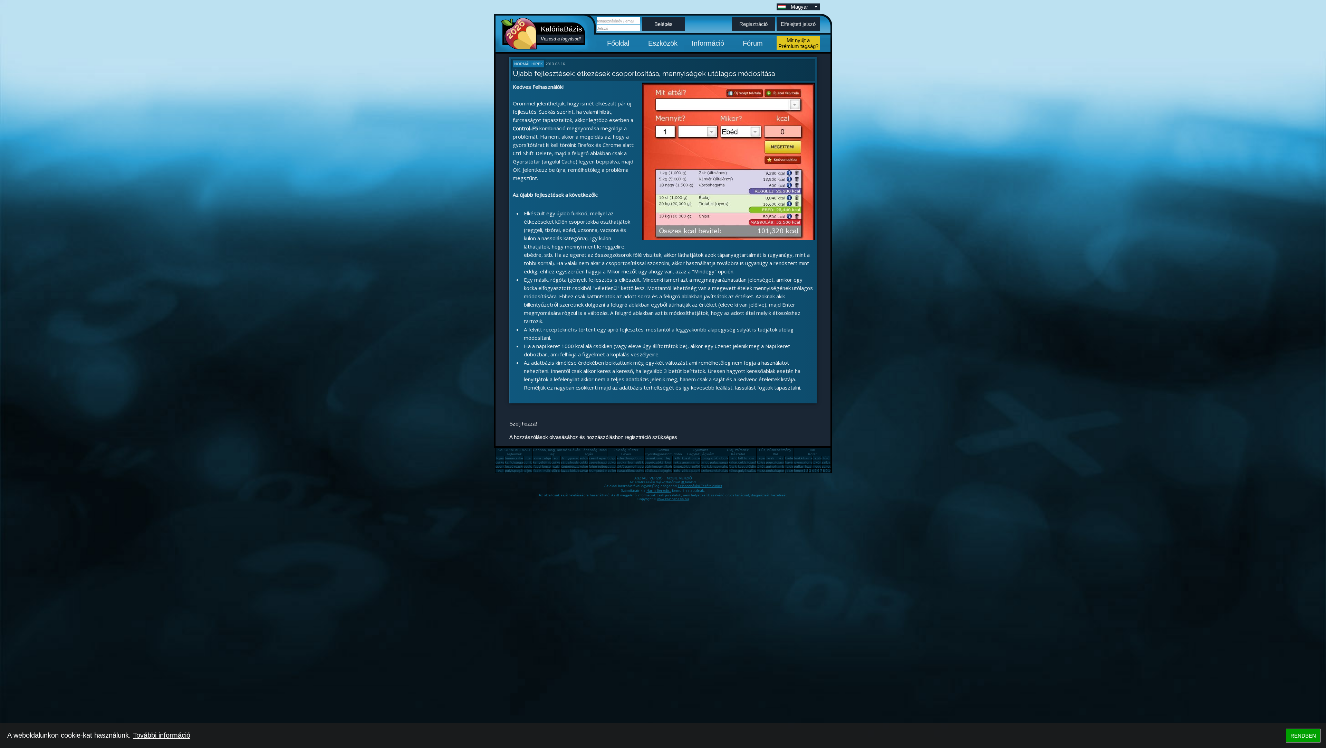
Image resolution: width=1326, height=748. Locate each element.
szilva (826, 462)
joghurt (668, 471)
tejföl (696, 466)
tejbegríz (605, 466)
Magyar (799, 7)
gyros (798, 462)
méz (780, 458)
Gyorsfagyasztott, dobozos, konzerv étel (677, 454)
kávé (789, 462)
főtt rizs (548, 462)
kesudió (744, 466)
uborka (724, 458)
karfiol (509, 462)
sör (556, 458)
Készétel (738, 454)
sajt (556, 466)
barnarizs (810, 458)
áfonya (808, 462)
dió (751, 458)
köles (761, 462)
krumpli (659, 458)
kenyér (538, 462)
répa (761, 458)
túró (826, 458)
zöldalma (689, 471)
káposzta (782, 471)
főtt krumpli (737, 466)
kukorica (586, 466)
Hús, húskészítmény (775, 450)
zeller (612, 471)
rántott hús (700, 462)
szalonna (661, 471)
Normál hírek (528, 64)
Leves (626, 454)
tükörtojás (820, 462)
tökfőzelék (625, 466)
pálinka (650, 466)
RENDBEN (1303, 736)
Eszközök (663, 43)
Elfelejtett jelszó (798, 24)
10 (830, 471)
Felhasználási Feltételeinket (700, 486)
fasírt (537, 471)
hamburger (783, 466)
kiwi (668, 462)
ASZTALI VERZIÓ (648, 478)
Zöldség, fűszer (626, 450)
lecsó (509, 466)
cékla (742, 462)
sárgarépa (569, 462)
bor (630, 462)
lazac (565, 471)
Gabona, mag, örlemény (552, 450)
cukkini (584, 462)
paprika (650, 462)
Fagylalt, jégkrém (700, 454)
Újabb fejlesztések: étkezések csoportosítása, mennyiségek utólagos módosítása (644, 73)
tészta (575, 466)
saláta (752, 471)
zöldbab (688, 466)
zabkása (660, 462)
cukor (612, 462)
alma (537, 458)
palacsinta (718, 462)
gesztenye (793, 471)
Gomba (663, 450)
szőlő (714, 458)
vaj (500, 471)
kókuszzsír (578, 471)
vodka (528, 466)
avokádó (624, 462)
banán (510, 458)
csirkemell (521, 458)
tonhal (771, 471)
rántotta (632, 466)
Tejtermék (514, 454)
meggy (818, 466)
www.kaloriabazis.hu (673, 499)
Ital (775, 454)
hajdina (790, 466)
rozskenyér (522, 466)
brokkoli (800, 458)
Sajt (551, 454)
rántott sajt (681, 466)
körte (789, 458)
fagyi (537, 466)
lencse (547, 466)
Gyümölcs (700, 450)
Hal (812, 450)
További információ (161, 735)
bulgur (612, 458)
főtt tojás (745, 458)
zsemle (594, 458)
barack (622, 471)
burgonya (633, 458)
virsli (770, 458)
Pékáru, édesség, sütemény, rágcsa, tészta (604, 450)
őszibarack (821, 458)
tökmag (632, 471)
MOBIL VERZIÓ (679, 478)
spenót (501, 466)
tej (668, 458)
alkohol (669, 466)
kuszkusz (689, 458)
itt (683, 482)
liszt (808, 466)
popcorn (772, 462)
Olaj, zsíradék (738, 450)
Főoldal (618, 43)
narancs (651, 458)
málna (724, 466)
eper (602, 458)
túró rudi (604, 471)
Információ (708, 43)
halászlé (725, 471)
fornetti (799, 471)
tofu (677, 471)
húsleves (577, 462)
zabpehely (550, 458)
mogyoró (661, 466)
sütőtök (585, 458)
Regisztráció (753, 24)
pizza (696, 458)
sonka (715, 471)
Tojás (589, 454)
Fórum (753, 43)
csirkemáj (558, 462)
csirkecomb (504, 462)
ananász (689, 462)
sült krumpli (644, 462)
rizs (528, 458)
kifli (677, 458)
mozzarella (765, 471)
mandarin (736, 458)
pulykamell (513, 471)
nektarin (679, 462)
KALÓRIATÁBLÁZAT (514, 450)
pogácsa (521, 471)
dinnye (566, 458)
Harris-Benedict (658, 490)
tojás (500, 458)
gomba (529, 462)
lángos (706, 462)
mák (547, 471)
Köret (812, 454)
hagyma (641, 466)
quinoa (771, 466)
